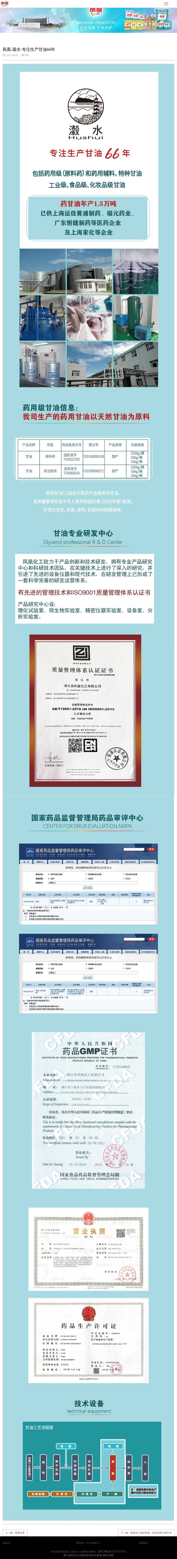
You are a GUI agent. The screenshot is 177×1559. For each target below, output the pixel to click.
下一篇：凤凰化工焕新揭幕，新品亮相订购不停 (146, 1533)
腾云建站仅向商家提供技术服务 (82, 1555)
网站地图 (108, 1555)
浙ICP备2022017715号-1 (112, 1551)
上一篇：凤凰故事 (15, 1533)
